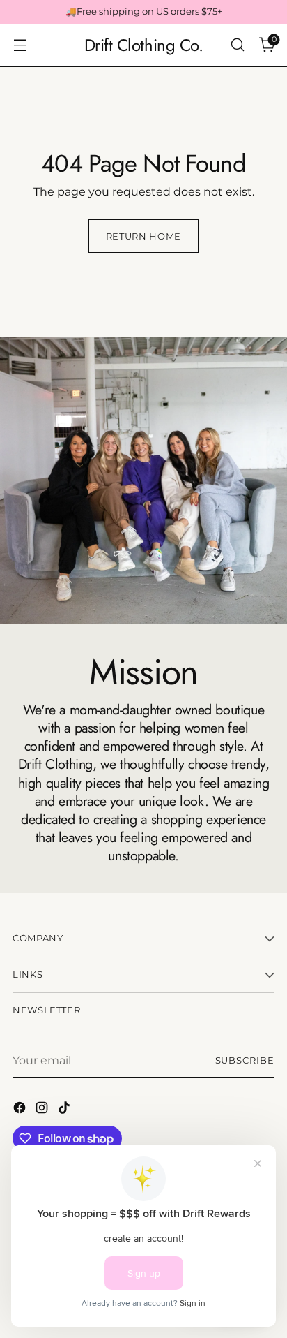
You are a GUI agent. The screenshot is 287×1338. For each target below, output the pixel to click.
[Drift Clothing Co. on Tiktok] (65, 1110)
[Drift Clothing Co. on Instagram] (43, 1110)
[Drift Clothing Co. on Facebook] (21, 1110)
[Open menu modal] (20, 45)
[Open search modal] (237, 45)
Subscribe (245, 1060)
